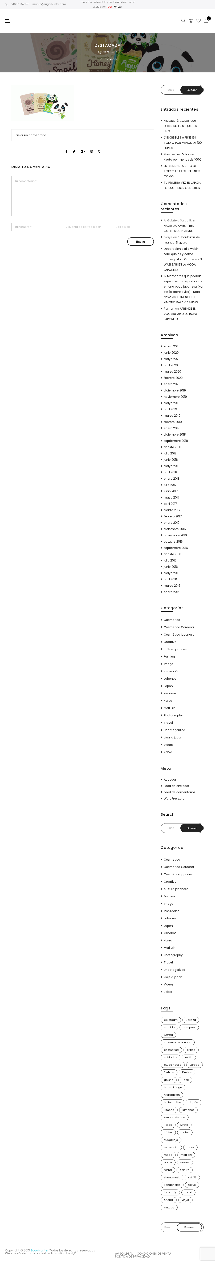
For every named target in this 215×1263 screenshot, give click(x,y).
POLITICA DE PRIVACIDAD (132, 1256)
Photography (173, 715)
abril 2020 (171, 365)
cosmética (171, 1050)
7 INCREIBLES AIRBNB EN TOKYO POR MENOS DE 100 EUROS (183, 142)
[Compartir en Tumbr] (99, 147)
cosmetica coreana (177, 1042)
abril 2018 (170, 472)
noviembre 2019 (175, 397)
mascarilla (171, 1147)
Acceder (170, 779)
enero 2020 (172, 384)
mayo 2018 (172, 466)
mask (190, 1147)
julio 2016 (170, 560)
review (185, 1162)
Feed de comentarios (179, 792)
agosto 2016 (172, 554)
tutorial (168, 1200)
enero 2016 (172, 592)
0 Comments (107, 59)
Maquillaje (171, 1140)
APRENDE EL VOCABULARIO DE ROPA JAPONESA (180, 313)
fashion (169, 1072)
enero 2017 (172, 523)
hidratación (172, 1095)
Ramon (169, 308)
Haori (185, 1080)
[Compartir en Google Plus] (83, 147)
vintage (169, 1207)
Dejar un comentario (31, 135)
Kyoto (184, 1125)
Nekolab (47, 1253)
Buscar (189, 1227)
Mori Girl (169, 708)
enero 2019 (172, 428)
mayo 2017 (172, 497)
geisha (168, 1080)
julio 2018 (170, 453)
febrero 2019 (173, 422)
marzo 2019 (172, 416)
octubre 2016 (173, 541)
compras (189, 1027)
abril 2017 (170, 504)
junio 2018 (171, 460)
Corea (168, 1035)
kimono (169, 1110)
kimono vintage (174, 1117)
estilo (189, 1057)
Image (168, 664)
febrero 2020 (173, 378)
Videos (168, 745)
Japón (193, 1102)
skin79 (192, 1177)
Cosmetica (172, 620)
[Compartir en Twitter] (74, 147)
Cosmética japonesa (179, 634)
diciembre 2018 (175, 434)
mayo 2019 (172, 403)
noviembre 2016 (175, 535)
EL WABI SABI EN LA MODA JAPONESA (183, 264)
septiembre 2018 (176, 441)
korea (168, 1125)
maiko (185, 1132)
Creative (170, 642)
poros (168, 1162)
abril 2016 (170, 579)
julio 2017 (170, 485)
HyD (73, 1253)
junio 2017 (171, 491)
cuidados (170, 1057)
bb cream (171, 1020)
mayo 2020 (172, 359)
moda (168, 1155)
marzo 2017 (172, 510)
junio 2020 (171, 353)
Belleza (191, 1020)
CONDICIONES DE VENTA (154, 1253)
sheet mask (172, 1177)
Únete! (118, 6)
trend (188, 1192)
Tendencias (172, 1185)
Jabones (170, 679)
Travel (168, 723)
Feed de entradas (177, 786)
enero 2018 (172, 478)
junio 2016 (171, 567)
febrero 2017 (173, 516)
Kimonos (170, 693)
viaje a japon (173, 737)
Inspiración (172, 671)
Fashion (169, 656)
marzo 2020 (172, 371)
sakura (184, 1170)
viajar (185, 1200)
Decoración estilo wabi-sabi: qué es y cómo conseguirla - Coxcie (181, 254)
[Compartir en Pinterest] (91, 147)
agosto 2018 (172, 447)
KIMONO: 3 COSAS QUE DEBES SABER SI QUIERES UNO (180, 126)
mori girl (186, 1155)
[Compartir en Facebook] (66, 147)
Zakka (168, 752)
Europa (194, 1065)
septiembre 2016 (176, 548)
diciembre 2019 (175, 390)
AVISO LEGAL (124, 1253)
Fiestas (187, 1072)
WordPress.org (174, 798)
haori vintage (173, 1087)
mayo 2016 (172, 573)
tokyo (192, 1185)
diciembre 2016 (175, 529)
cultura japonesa (176, 649)
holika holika (172, 1102)
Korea (168, 701)
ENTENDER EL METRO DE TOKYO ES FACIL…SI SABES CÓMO (182, 171)
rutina (168, 1170)
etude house (172, 1065)
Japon (168, 686)
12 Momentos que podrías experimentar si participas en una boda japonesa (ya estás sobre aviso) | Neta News (183, 286)
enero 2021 (171, 346)
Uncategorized (174, 730)
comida (169, 1027)
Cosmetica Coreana (179, 627)
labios (168, 1132)
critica (191, 1050)
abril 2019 (170, 409)
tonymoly (170, 1192)
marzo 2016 (172, 586)
